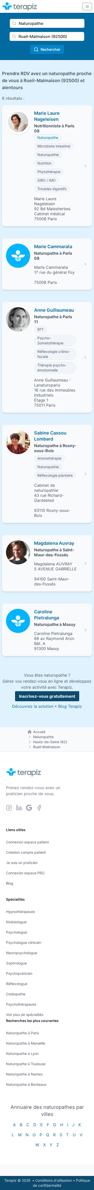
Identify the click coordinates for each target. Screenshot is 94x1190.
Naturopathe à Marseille (25, 1043)
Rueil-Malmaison (46, 747)
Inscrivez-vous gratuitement (47, 696)
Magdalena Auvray (54, 543)
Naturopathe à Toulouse (25, 1064)
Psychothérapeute (21, 1004)
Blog (9, 883)
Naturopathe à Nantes (24, 1074)
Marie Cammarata (53, 246)
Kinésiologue (16, 922)
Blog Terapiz (70, 706)
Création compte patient (26, 852)
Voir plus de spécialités (24, 1014)
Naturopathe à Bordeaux (26, 1084)
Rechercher (50, 49)
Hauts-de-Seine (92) (50, 742)
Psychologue (16, 932)
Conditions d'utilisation (53, 1180)
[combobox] (47, 23)
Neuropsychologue (21, 953)
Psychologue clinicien (23, 942)
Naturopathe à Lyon (22, 1053)
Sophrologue (16, 963)
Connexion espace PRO (25, 873)
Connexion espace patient (27, 842)
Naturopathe (43, 737)
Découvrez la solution (32, 706)
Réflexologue (16, 984)
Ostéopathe (15, 994)
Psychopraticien (19, 973)
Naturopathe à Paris (22, 1033)
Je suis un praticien (22, 862)
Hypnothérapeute (20, 911)
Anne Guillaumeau (54, 310)
